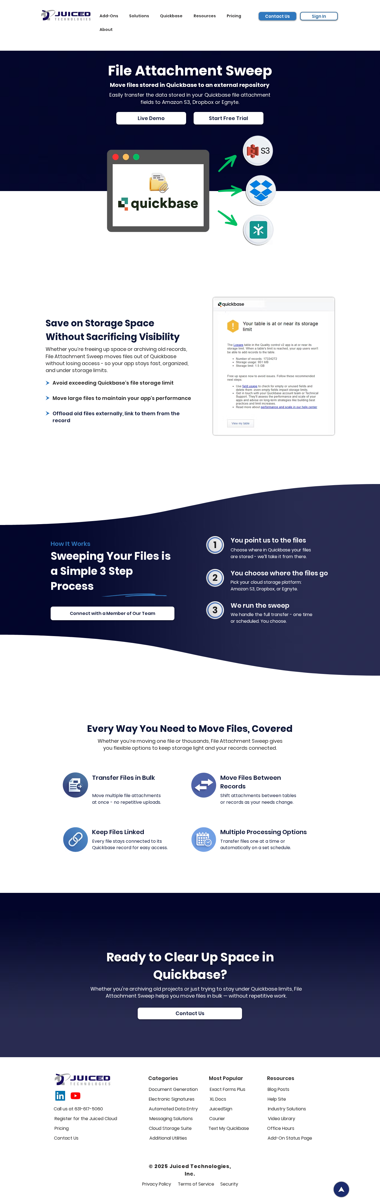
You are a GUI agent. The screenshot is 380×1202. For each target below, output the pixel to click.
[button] (110, 16)
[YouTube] (75, 1096)
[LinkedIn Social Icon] (60, 1096)
